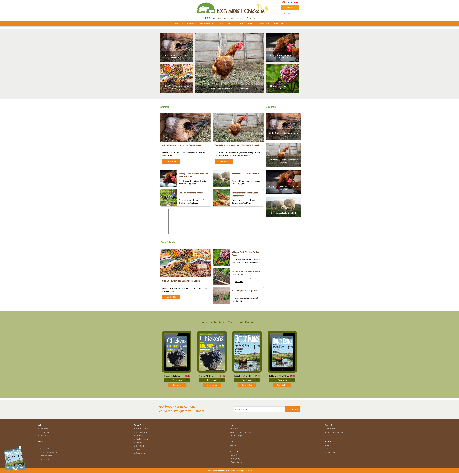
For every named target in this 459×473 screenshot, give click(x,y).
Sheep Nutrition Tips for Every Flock (246, 173)
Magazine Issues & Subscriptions (242, 432)
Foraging (139, 442)
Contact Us (251, 18)
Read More (192, 184)
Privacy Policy (235, 458)
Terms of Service (236, 462)
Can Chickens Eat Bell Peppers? (191, 192)
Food (219, 23)
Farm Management (142, 439)
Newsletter (239, 18)
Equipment (139, 436)
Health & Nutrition (46, 456)
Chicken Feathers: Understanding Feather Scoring (181, 145)
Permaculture (140, 449)
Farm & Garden (205, 23)
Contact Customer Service (335, 432)
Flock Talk (43, 445)
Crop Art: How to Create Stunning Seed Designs (181, 280)
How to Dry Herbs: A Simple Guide (245, 290)
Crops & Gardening (142, 432)
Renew (329, 445)
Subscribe (290, 7)
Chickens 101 (44, 449)
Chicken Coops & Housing (48, 452)
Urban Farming (140, 453)
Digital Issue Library (235, 23)
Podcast (251, 23)
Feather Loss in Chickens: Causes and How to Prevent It (237, 145)
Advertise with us (332, 429)
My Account (210, 18)
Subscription (292, 409)
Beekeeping (44, 429)
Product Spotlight (237, 436)
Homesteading (140, 446)
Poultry (190, 23)
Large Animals (44, 432)
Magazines (264, 23)
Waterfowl (43, 436)
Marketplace (279, 23)
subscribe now (177, 385)
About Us (234, 455)
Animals (178, 23)
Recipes (234, 445)
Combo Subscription (225, 18)
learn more (171, 161)
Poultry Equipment (46, 459)
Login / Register (332, 452)
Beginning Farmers (142, 429)
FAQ (328, 436)
